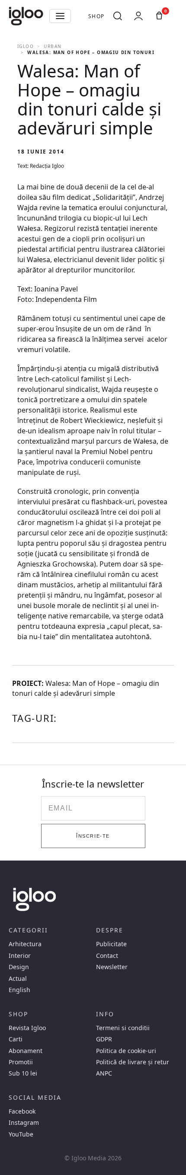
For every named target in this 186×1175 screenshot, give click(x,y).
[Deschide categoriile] (60, 16)
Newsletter (112, 967)
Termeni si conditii (123, 1028)
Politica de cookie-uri (126, 1051)
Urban (52, 46)
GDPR (104, 1039)
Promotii (21, 1062)
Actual (18, 979)
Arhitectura (25, 944)
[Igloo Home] (26, 16)
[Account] (138, 16)
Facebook (22, 1111)
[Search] (117, 16)
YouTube (21, 1134)
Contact (107, 956)
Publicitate (111, 944)
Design (19, 967)
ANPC (104, 1073)
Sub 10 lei (23, 1073)
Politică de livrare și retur (132, 1062)
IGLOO (25, 46)
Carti (15, 1039)
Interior (20, 956)
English (19, 990)
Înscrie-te (92, 836)
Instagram (24, 1123)
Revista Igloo (27, 1028)
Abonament (25, 1051)
